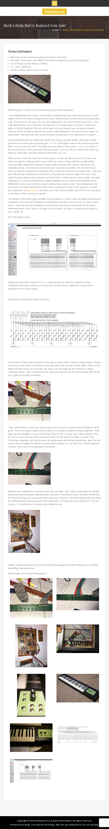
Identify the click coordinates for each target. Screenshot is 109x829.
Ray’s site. (31, 190)
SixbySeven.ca (54, 11)
